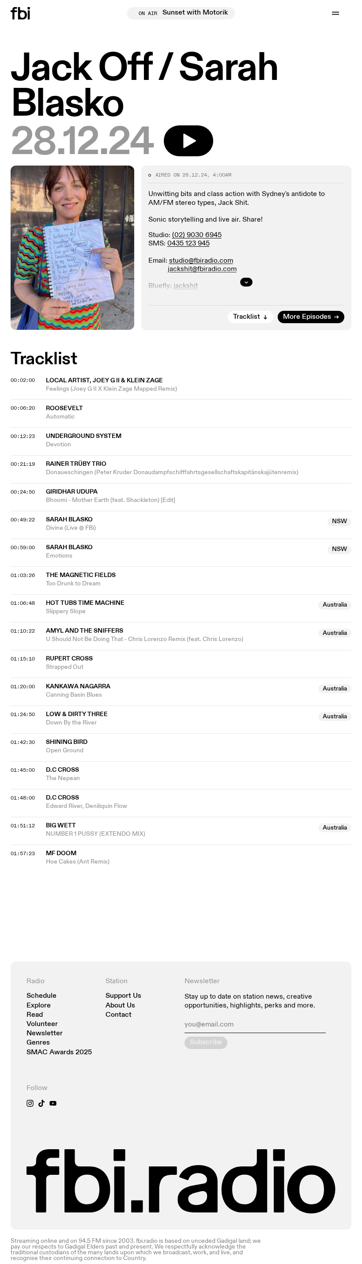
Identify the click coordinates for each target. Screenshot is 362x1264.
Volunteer (42, 1024)
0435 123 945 (188, 243)
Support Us (123, 996)
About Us (120, 1006)
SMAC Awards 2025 (59, 1052)
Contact (119, 1015)
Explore (38, 1006)
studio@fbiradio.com (201, 260)
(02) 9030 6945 (197, 235)
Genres (38, 1043)
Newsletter (44, 1033)
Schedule (41, 996)
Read (34, 1015)
